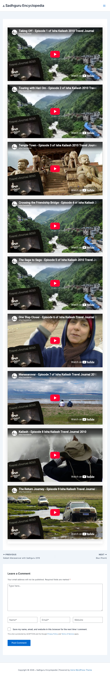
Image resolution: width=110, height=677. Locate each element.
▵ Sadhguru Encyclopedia (23, 5)
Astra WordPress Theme (81, 670)
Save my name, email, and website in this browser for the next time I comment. (50, 629)
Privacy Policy (52, 634)
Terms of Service (67, 634)
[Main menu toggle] (104, 6)
